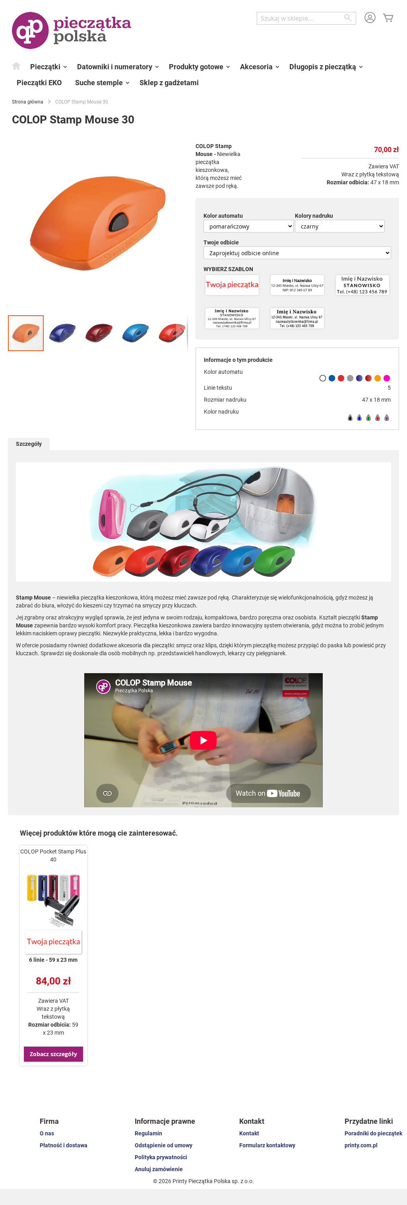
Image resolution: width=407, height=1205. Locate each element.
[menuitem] (16, 65)
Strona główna (27, 102)
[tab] (29, 444)
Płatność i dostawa (63, 1145)
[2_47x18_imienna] (232, 319)
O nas (47, 1133)
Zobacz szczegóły (53, 1054)
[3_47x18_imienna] (297, 319)
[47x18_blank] (232, 286)
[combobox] (306, 18)
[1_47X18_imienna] (297, 286)
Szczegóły (29, 444)
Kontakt (249, 1133)
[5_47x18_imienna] (362, 286)
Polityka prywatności (161, 1157)
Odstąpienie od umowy (163, 1145)
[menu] (203, 75)
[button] (63, 333)
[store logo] (71, 30)
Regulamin (148, 1133)
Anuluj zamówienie (159, 1169)
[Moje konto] (370, 18)
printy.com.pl (361, 1145)
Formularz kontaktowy (267, 1145)
